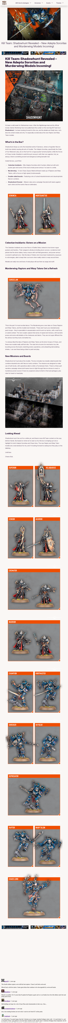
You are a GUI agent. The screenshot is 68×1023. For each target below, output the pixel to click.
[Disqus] (34, 955)
